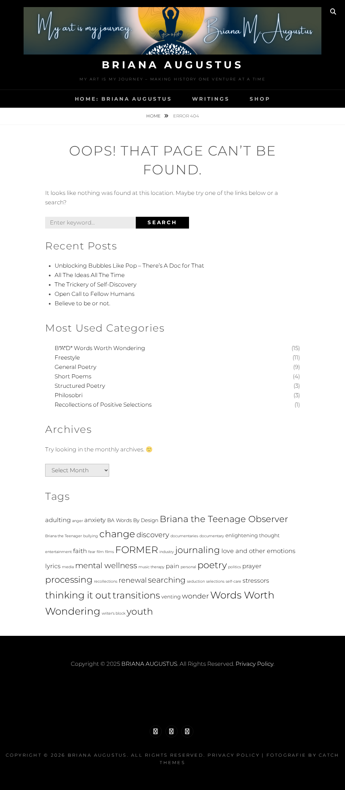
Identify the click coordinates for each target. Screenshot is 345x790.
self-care (233, 581)
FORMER (136, 549)
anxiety (95, 520)
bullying (90, 536)
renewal (133, 580)
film (100, 552)
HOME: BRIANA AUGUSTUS (123, 99)
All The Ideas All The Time (90, 275)
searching (167, 580)
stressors (256, 580)
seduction (196, 581)
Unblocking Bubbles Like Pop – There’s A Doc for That (129, 265)
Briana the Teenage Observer (224, 519)
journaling (197, 550)
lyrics (53, 566)
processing (69, 579)
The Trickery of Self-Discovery (95, 284)
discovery (152, 534)
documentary (211, 536)
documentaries (184, 536)
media (68, 567)
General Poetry (75, 367)
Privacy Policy (254, 663)
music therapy (151, 567)
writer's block (113, 613)
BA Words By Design (132, 520)
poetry (212, 565)
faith (80, 551)
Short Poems (73, 376)
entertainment (58, 552)
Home (154, 115)
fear (91, 552)
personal (188, 567)
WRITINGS (210, 99)
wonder (195, 596)
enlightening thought (252, 535)
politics (234, 567)
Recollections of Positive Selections (103, 404)
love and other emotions (258, 551)
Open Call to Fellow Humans (94, 293)
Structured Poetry (80, 385)
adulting (58, 520)
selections (215, 581)
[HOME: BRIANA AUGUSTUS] (156, 731)
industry (166, 552)
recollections (105, 581)
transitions (136, 595)
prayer (251, 566)
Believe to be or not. (82, 303)
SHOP (260, 99)
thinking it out (78, 595)
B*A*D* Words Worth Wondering (100, 348)
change (117, 534)
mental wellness (106, 565)
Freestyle (67, 357)
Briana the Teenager (63, 536)
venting (171, 596)
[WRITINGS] (171, 731)
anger (77, 521)
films (109, 552)
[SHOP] (187, 731)
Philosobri (69, 395)
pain (172, 566)
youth (140, 611)
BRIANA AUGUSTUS (173, 65)
